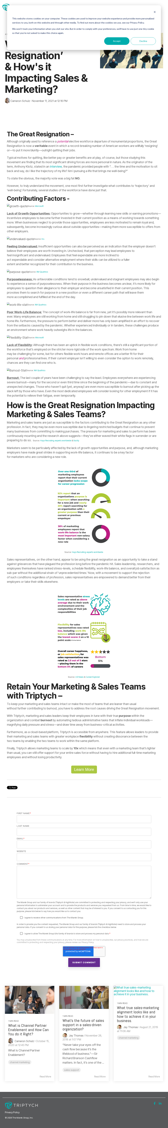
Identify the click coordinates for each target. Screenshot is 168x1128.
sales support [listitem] (71, 1070)
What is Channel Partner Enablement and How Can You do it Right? (28, 1030)
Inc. (43, 239)
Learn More (84, 769)
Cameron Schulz (20, 101)
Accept (117, 41)
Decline (143, 41)
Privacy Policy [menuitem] (12, 1112)
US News (79, 677)
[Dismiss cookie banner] (155, 12)
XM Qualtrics (42, 272)
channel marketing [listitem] (20, 1062)
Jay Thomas (76, 1035)
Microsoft (39, 206)
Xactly (76, 440)
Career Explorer (93, 677)
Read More (45, 1076)
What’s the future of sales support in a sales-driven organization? (83, 1025)
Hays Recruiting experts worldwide (55, 440)
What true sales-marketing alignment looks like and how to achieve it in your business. (138, 1014)
